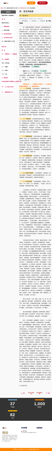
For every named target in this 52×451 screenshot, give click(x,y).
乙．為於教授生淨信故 (7, 37)
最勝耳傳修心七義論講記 (8, 15)
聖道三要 (4, 46)
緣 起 (3, 19)
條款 (38, 449)
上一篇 (23, 393)
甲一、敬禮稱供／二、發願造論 (9, 54)
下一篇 (48, 393)
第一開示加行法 (22, 8)
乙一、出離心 (5, 66)
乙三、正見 (4, 74)
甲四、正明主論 (5, 63)
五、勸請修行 (5, 77)
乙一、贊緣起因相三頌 (7, 92)
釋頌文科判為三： (6, 23)
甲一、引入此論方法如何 (8, 86)
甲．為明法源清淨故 (6, 34)
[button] (42, 3)
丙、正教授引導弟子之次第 (8, 41)
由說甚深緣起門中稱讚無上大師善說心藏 (11, 81)
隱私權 (34, 449)
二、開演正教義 (5, 30)
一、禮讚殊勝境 (5, 26)
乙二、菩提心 (5, 70)
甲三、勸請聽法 (5, 59)
